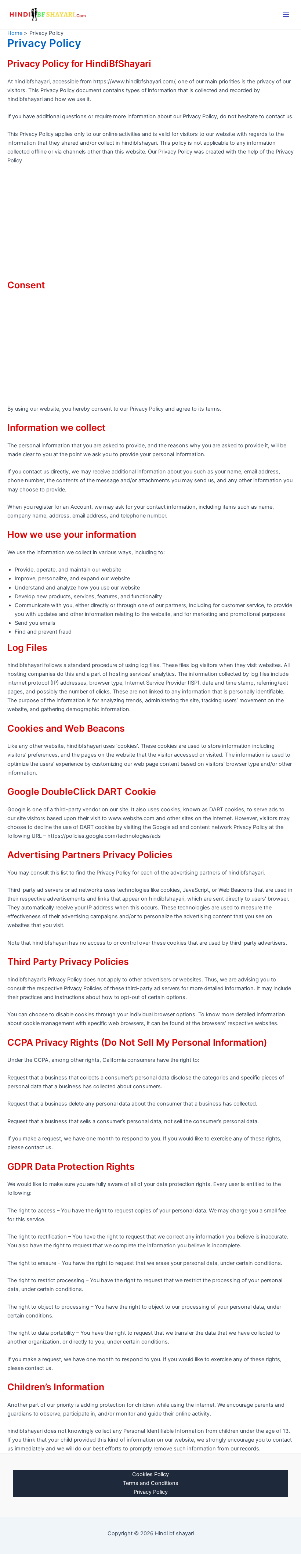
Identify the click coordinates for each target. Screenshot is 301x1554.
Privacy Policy (151, 1492)
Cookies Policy (150, 1474)
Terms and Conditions (150, 1483)
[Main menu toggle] (286, 14)
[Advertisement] (150, 224)
